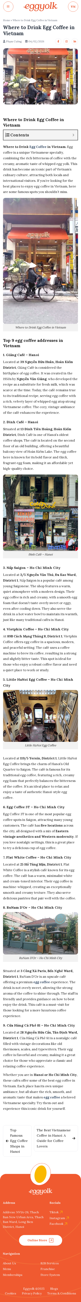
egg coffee (41, 982)
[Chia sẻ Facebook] (58, 41)
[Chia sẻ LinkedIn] (75, 41)
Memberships (12, 1275)
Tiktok (54, 1212)
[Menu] (8, 7)
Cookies (10, 1293)
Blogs (54, 1288)
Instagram (57, 1218)
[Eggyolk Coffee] (40, 6)
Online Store (37, 1240)
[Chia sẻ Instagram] (66, 41)
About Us (9, 1263)
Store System (50, 1275)
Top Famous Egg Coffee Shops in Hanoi (19, 1141)
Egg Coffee (38, 147)
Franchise (47, 1269)
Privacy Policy (32, 1293)
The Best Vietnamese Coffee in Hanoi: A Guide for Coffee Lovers (54, 1138)
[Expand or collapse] (73, 135)
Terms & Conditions (61, 1293)
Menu (7, 1269)
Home (6, 20)
